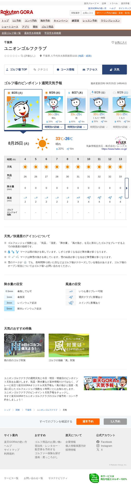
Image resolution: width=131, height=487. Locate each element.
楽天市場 (125, 3)
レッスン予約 (90, 20)
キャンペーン (61, 20)
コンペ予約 (31, 20)
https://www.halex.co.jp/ (114, 148)
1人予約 (16, 20)
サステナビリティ (58, 478)
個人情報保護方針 (76, 445)
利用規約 (9, 453)
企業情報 (71, 441)
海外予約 (45, 20)
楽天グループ (90, 3)
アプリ (25, 26)
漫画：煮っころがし (46, 457)
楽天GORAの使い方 (97, 8)
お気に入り (88, 13)
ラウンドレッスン (110, 20)
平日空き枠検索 (52, 33)
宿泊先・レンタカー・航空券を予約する (47, 447)
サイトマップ (125, 8)
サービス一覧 (11, 478)
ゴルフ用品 (47, 26)
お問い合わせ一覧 (33, 478)
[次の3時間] (127, 188)
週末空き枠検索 (32, 33)
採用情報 (71, 449)
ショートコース (10, 26)
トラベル (114, 3)
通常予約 (88, 421)
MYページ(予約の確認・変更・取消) (113, 13)
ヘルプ (113, 8)
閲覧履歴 (75, 13)
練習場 (75, 20)
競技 (35, 26)
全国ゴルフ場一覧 (11, 33)
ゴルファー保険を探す (47, 453)
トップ (5, 20)
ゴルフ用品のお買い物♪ (48, 441)
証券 (104, 3)
